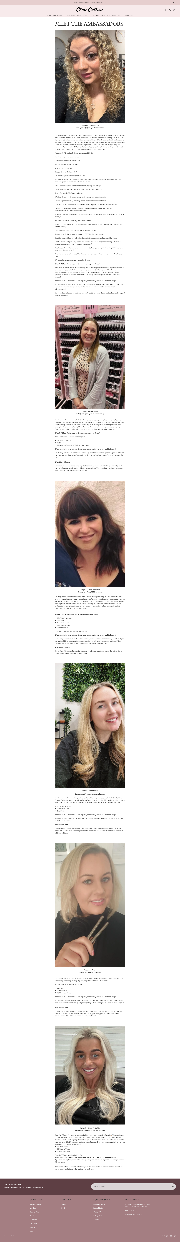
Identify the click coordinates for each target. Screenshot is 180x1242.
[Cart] (174, 10)
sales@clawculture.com (133, 1214)
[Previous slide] (5, 2)
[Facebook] (163, 1236)
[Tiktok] (174, 1236)
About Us (96, 1219)
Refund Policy (98, 1208)
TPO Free (33, 1223)
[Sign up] (173, 1186)
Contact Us (97, 1212)
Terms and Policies (10, 1236)
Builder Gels (34, 1212)
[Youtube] (171, 1236)
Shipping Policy (99, 1204)
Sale (31, 1231)
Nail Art (33, 1227)
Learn (63, 1204)
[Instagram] (167, 1236)
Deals (32, 1215)
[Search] (165, 10)
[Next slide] (173, 2)
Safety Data (97, 1215)
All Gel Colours (35, 1204)
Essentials (33, 1219)
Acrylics (33, 1208)
